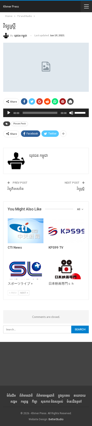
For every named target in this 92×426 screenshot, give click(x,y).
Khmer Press (11, 6)
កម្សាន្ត (24, 401)
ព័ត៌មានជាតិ (26, 395)
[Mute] (71, 113)
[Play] (9, 113)
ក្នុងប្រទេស (64, 395)
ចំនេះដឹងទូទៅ (74, 401)
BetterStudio (56, 419)
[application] (46, 113)
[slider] (81, 112)
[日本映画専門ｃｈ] (66, 266)
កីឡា (34, 401)
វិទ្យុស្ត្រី (81, 189)
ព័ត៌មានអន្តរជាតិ (45, 395)
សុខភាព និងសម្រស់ (52, 401)
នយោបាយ (80, 395)
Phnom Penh (19, 123)
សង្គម (13, 401)
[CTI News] (25, 230)
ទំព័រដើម (11, 395)
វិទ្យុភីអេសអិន (15, 189)
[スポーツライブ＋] (25, 266)
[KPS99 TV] (66, 230)
